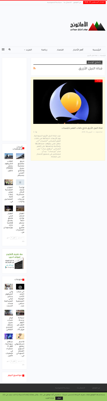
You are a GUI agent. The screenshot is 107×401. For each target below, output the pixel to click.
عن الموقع (77, 3)
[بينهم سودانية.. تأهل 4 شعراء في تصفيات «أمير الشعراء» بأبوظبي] (9, 336)
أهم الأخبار (78, 50)
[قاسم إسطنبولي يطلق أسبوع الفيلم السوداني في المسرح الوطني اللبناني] (20, 336)
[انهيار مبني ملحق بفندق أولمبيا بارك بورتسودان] (9, 208)
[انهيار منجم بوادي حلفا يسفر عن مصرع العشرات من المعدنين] (20, 208)
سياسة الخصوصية (54, 3)
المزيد (29, 50)
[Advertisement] (35, 26)
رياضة (44, 50)
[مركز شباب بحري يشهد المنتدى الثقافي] (9, 313)
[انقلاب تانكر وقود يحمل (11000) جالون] (9, 156)
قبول (59, 398)
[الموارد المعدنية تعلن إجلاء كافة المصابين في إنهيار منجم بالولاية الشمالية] (9, 182)
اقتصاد (60, 50)
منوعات (98, 81)
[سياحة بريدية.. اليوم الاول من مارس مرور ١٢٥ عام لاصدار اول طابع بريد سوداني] (20, 313)
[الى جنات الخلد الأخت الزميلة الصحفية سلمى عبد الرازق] (20, 287)
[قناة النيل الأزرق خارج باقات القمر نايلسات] (68, 102)
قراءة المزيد (49, 398)
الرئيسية (97, 50)
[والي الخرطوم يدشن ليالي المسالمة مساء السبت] (9, 287)
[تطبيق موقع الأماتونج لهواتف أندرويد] (14, 261)
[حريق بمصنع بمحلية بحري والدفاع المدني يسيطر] (20, 156)
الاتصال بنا (68, 3)
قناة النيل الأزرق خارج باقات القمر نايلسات (82, 128)
